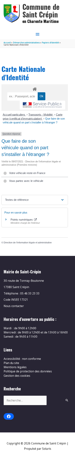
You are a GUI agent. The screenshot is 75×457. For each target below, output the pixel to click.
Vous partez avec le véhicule (25, 180)
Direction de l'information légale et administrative (28, 242)
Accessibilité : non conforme (22, 359)
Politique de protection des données (28, 371)
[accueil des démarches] (34, 88)
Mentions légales (15, 367)
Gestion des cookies (17, 376)
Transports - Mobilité (40, 114)
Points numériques (22, 219)
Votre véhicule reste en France (26, 173)
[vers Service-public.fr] (42, 105)
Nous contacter (14, 306)
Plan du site (11, 363)
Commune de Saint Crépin (41, 10)
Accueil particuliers (14, 114)
